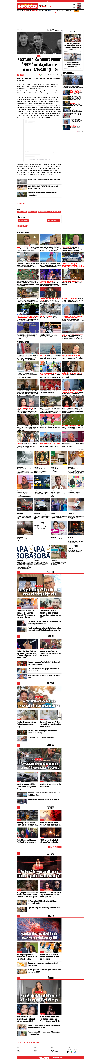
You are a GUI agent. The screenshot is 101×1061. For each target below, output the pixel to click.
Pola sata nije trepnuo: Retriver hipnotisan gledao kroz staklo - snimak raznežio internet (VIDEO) (44, 971)
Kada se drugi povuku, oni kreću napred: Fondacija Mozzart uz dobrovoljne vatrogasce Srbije (42, 732)
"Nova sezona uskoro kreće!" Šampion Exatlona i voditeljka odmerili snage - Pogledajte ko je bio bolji (44, 663)
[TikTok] (78, 1047)
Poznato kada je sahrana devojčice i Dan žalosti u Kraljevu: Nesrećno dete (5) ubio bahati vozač (44, 794)
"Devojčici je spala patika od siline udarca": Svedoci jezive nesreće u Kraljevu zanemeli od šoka (39, 766)
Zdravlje (39, 930)
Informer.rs (51, 29)
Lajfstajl (19, 952)
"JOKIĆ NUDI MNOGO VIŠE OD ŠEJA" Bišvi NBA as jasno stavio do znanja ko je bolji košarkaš (43, 187)
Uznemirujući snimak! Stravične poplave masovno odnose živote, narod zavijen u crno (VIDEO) (27, 824)
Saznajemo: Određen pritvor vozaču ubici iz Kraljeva (50, 785)
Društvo (41, 10)
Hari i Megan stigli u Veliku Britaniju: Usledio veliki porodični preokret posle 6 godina (27, 957)
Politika (21, 10)
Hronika (45, 10)
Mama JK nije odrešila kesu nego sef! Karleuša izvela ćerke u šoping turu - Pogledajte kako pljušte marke (44, 1026)
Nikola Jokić (52, 13)
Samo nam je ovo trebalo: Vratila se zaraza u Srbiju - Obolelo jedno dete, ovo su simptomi (50, 724)
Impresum (52, 1050)
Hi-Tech (42, 952)
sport (25, 211)
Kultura (42, 890)
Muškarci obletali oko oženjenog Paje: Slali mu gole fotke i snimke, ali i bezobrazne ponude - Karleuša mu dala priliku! (27, 654)
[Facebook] (68, 1047)
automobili (45, 13)
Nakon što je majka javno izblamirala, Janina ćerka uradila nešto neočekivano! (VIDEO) (26, 1019)
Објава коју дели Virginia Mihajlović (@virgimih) (39, 159)
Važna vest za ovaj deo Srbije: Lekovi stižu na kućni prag (41, 737)
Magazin (67, 10)
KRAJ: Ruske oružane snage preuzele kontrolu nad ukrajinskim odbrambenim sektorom (42, 194)
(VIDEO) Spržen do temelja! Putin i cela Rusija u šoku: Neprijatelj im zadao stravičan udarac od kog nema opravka (50, 841)
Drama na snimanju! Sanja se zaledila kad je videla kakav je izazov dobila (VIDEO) (50, 653)
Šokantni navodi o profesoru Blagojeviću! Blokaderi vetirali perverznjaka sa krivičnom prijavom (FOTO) (50, 614)
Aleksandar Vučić (21, 13)
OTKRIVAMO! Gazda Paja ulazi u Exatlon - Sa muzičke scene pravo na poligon (44, 676)
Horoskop (38, 13)
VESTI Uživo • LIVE (57, 1058)
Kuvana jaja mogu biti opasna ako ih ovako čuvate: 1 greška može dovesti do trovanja (43, 964)
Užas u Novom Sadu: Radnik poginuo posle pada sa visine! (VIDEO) (43, 799)
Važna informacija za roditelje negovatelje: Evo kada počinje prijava (39, 703)
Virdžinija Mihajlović (43, 211)
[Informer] (50, 6)
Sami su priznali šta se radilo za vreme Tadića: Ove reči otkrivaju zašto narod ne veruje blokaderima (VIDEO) (44, 623)
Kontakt (51, 1049)
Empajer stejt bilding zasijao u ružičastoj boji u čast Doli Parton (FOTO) (44, 908)
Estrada (39, 992)
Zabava (63, 10)
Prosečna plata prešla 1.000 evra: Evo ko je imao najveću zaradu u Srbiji (26, 724)
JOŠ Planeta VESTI (54, 847)
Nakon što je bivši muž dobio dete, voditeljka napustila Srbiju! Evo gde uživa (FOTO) (55, 1)
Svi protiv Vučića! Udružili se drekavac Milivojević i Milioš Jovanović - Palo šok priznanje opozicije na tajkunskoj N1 (26, 614)
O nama (51, 1047)
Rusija (64, 13)
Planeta (58, 10)
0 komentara (24, 220)
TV (17, 1049)
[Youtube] (74, 1047)
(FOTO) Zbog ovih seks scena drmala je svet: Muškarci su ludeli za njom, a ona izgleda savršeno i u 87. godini (27, 895)
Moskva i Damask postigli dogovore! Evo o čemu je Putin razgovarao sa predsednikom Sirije (27, 841)
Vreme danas (30, 13)
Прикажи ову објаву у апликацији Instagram (35, 140)
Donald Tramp (71, 13)
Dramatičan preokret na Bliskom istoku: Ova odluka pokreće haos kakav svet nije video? (50, 824)
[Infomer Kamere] (43, 6)
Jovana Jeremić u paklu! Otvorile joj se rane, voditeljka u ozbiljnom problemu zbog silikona (44, 1033)
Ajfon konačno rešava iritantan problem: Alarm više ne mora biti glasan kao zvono (49, 957)
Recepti (59, 13)
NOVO (18, 10)
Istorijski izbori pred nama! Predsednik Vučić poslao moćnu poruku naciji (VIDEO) (72, 64)
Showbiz (39, 867)
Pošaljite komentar (53, 220)
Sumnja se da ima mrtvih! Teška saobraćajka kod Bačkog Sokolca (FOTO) (26, 786)
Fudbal (21, 29)
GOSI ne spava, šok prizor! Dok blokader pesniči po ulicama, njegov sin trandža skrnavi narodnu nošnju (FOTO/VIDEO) (72, 46)
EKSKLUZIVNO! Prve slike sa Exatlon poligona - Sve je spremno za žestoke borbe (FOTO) (43, 670)
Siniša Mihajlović (32, 211)
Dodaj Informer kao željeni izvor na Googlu (50, 74)
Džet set (71, 10)
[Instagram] (72, 1047)
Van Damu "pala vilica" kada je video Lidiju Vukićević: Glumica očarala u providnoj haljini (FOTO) (50, 895)
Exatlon (19, 648)
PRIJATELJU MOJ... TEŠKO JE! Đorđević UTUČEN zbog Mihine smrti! (44, 180)
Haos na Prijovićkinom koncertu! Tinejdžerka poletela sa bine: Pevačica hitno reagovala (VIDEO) (50, 1019)
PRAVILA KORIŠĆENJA (54, 1051)
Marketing (52, 1046)
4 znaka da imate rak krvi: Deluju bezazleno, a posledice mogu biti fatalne (39, 936)
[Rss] (76, 1047)
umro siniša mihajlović (55, 211)
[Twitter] (70, 1047)
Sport (18, 29)
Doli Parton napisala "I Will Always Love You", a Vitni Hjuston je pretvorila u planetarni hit (43, 902)
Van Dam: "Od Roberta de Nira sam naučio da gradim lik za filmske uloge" (39, 874)
